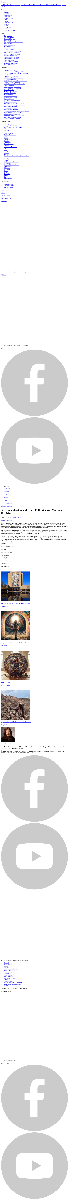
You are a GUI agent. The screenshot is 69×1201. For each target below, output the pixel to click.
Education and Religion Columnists (13, 78)
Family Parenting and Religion (12, 57)
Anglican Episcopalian (10, 135)
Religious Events (8, 43)
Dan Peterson (4, 606)
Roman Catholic (8, 166)
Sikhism (6, 171)
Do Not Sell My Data (9, 978)
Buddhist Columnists (9, 70)
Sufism (6, 172)
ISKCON (6, 148)
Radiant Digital (8, 981)
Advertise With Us (9, 972)
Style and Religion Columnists (12, 114)
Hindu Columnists (9, 85)
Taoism (6, 175)
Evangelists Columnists (10, 79)
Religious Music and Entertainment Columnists (16, 111)
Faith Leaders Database (10, 133)
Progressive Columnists (10, 102)
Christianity (7, 141)
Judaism (6, 151)
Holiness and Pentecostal (10, 147)
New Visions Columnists (10, 96)
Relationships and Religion (11, 61)
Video (2, 190)
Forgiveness (7, 488)
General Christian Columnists (12, 82)
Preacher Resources (9, 185)
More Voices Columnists (10, 91)
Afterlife (6, 494)
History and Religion (9, 45)
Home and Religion (9, 60)
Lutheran (6, 153)
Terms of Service (8, 976)
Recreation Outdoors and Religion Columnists (16, 103)
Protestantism (7, 163)
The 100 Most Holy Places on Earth (13, 127)
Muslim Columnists (9, 94)
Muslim (51, 5)
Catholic (7, 5)
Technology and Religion (11, 63)
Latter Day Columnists (10, 93)
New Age (6, 159)
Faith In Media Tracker (7, 198)
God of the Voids (5, 682)
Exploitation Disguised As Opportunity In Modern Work (16, 722)
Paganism (6, 160)
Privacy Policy (8, 975)
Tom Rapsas (4, 645)
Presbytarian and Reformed (11, 162)
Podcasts (6, 130)
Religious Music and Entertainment (13, 42)
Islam (5, 150)
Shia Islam (7, 169)
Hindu (35, 5)
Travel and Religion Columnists (12, 117)
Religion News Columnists (11, 106)
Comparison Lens (8, 184)
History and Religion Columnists (12, 87)
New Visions (56, 5)
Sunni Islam (7, 174)
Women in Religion (9, 49)
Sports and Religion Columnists (12, 112)
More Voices (7, 24)
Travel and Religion (9, 64)
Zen (5, 177)
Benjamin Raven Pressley (7, 685)
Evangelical (21, 5)
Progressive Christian (9, 30)
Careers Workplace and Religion (12, 54)
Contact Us (7, 979)
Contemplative (14, 5)
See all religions (8, 178)
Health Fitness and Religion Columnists (14, 84)
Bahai (5, 136)
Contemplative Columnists (11, 76)
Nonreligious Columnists (10, 97)
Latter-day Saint (44, 5)
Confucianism (7, 142)
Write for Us (7, 973)
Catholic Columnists (9, 75)
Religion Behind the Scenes (11, 165)
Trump (6, 497)
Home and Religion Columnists (12, 88)
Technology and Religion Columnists (14, 115)
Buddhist (3, 5)
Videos (6, 132)
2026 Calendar (8, 124)
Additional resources (6, 506)
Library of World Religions (11, 126)
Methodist (6, 154)
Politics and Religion (9, 48)
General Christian (28, 5)
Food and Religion (9, 37)
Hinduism (6, 145)
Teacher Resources (9, 187)
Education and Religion (10, 55)
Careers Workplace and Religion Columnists (16, 73)
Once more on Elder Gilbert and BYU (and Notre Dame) (16, 603)
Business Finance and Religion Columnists (15, 72)
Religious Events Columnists (11, 109)
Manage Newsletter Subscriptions (13, 982)
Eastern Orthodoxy (9, 144)
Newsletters (4, 201)
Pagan (5, 28)
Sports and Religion (9, 39)
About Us (6, 963)
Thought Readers (5, 195)
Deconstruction (8, 503)
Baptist (6, 138)
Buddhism (7, 139)
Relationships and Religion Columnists (14, 105)
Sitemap (6, 985)
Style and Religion (9, 46)
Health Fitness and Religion (11, 58)
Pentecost (6, 500)
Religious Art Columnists (10, 108)
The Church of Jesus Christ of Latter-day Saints (16, 156)
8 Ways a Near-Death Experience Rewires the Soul (14, 643)
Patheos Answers (8, 129)
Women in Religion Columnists (12, 118)
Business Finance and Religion (12, 52)
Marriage (6, 491)
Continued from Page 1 (7, 520)
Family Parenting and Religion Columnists (15, 81)
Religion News (8, 36)
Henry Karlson (5, 724)
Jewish (38, 5)
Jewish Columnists (9, 90)
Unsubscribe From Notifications (12, 984)
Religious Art (7, 40)
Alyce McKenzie (16, 517)
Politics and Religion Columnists (12, 100)
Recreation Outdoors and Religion (13, 51)
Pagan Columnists (9, 99)
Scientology (7, 168)
